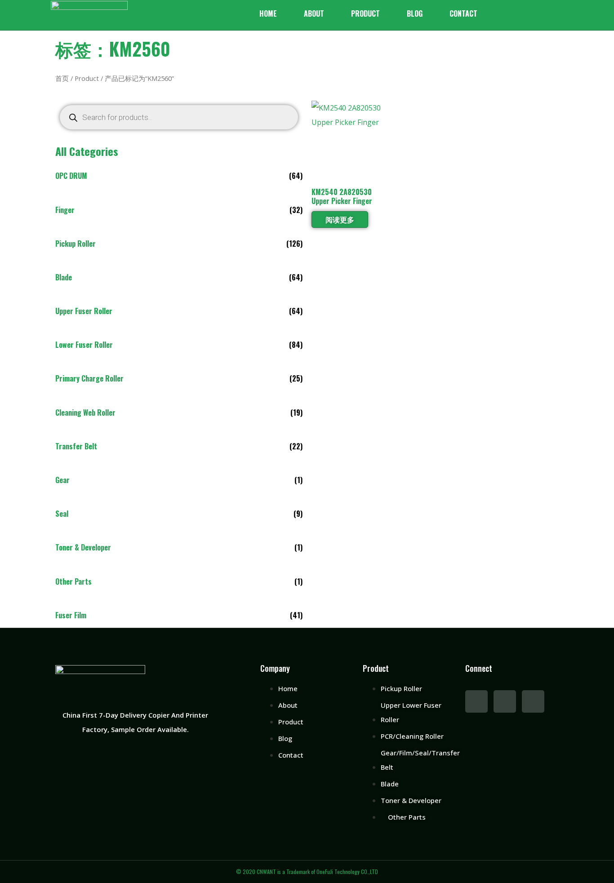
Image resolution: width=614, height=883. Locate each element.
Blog (415, 13)
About (314, 13)
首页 (62, 78)
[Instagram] (533, 701)
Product (365, 13)
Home (268, 13)
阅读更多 (339, 219)
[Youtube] (505, 701)
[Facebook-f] (476, 701)
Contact (463, 13)
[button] (498, 15)
